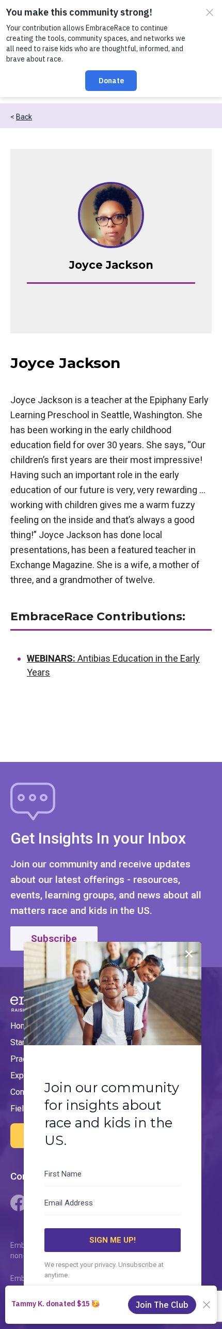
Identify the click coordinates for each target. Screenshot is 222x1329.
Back (24, 117)
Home (21, 1026)
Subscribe (54, 938)
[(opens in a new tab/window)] (18, 1203)
